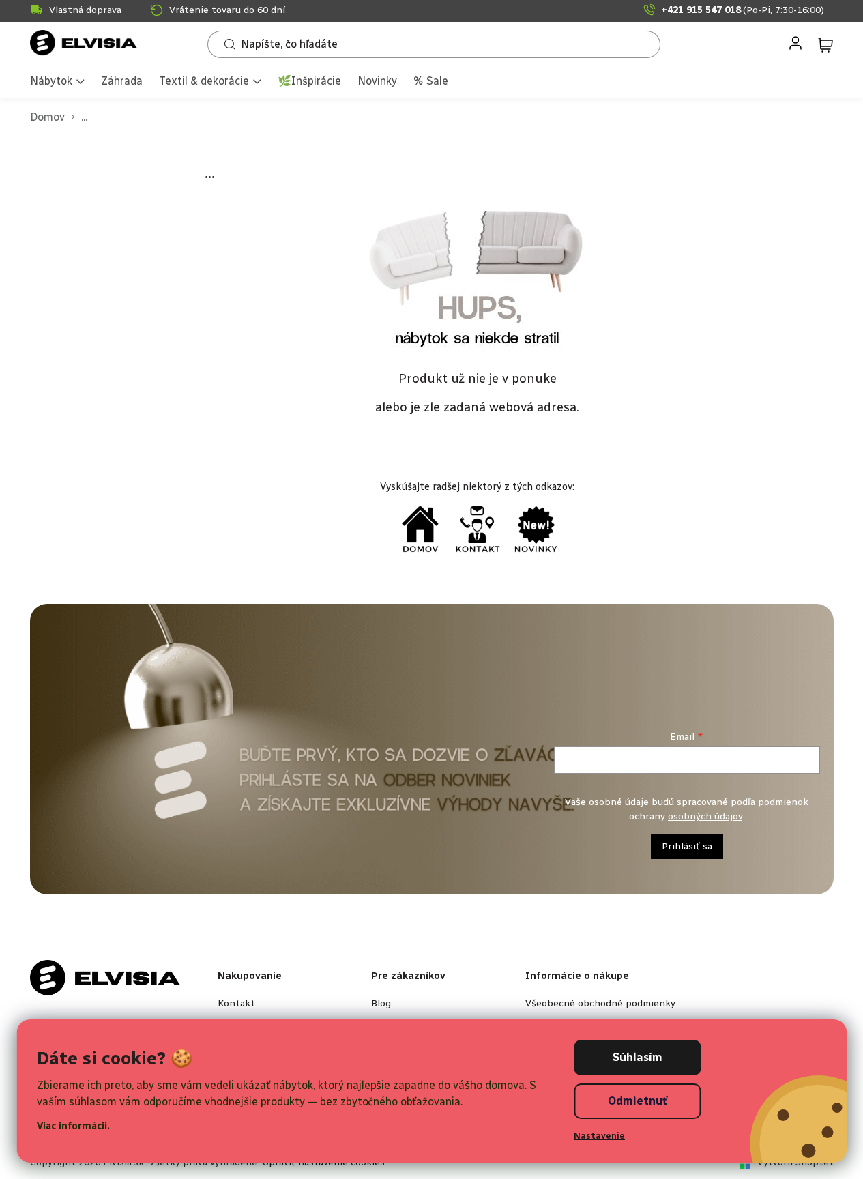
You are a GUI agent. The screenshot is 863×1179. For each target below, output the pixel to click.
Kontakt (236, 1003)
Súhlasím (637, 1057)
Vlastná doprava (85, 10)
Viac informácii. (73, 1126)
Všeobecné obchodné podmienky (600, 1003)
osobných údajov (705, 816)
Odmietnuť (637, 1100)
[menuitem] (57, 82)
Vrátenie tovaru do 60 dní (227, 10)
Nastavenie (599, 1136)
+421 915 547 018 (742, 10)
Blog (381, 1003)
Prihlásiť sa (687, 846)
